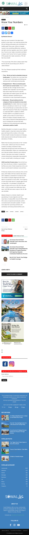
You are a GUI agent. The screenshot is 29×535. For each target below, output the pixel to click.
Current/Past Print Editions (15, 530)
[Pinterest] (9, 28)
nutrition (17, 211)
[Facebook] (2, 28)
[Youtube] (18, 525)
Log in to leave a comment (14, 274)
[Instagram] (14, 525)
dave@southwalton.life (17, 515)
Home (2, 17)
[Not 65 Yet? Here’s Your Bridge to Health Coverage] (5, 259)
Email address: (5, 374)
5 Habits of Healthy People (16, 456)
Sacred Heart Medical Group (6, 229)
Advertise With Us (5, 530)
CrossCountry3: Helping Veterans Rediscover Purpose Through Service (18, 432)
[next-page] (5, 265)
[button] (2, 9)
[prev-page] (2, 265)
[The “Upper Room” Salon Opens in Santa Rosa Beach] (5, 444)
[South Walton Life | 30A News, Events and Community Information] (14, 3)
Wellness (7, 17)
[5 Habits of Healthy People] (5, 458)
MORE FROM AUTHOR (18, 235)
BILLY (26, 229)
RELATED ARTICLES (7, 235)
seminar (21, 211)
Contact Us (25, 530)
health (7, 211)
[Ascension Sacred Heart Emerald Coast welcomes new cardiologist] (5, 241)
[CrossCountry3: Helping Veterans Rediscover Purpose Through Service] (5, 432)
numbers (11, 211)
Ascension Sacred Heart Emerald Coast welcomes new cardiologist (18, 241)
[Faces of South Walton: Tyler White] (5, 451)
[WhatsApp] (13, 28)
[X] (6, 28)
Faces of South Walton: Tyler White (18, 449)
